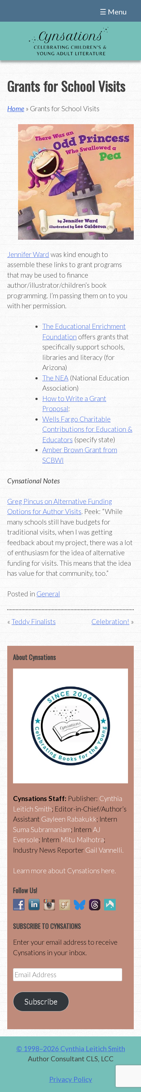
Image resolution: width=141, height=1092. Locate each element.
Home (15, 108)
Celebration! (110, 621)
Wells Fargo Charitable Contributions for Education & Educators (87, 429)
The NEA (55, 378)
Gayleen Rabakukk (69, 819)
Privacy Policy (70, 1079)
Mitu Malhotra (82, 839)
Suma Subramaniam (42, 829)
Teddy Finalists (34, 621)
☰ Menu (113, 11)
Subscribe (40, 1001)
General (48, 593)
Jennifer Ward (28, 254)
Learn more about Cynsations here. (64, 870)
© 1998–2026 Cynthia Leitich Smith (70, 1048)
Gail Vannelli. (104, 850)
